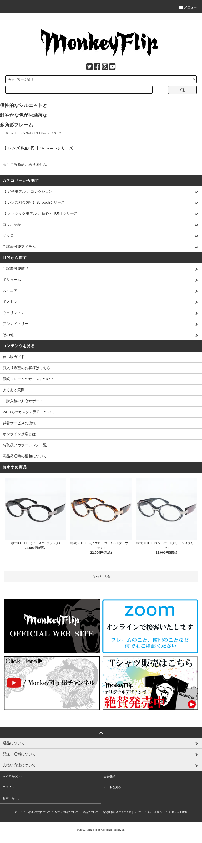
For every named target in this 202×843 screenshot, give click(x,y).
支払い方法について (38, 812)
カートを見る (112, 787)
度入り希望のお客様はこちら (26, 368)
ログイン (8, 787)
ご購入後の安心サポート (23, 401)
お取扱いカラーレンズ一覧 (25, 445)
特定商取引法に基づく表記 (118, 812)
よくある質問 (14, 390)
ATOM (183, 812)
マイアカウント (13, 776)
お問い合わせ (11, 798)
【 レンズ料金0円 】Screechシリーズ (39, 133)
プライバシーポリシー (151, 812)
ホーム (9, 133)
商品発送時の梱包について (25, 456)
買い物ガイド (14, 357)
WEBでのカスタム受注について (29, 412)
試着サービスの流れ (19, 423)
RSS (175, 812)
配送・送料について (66, 812)
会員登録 (109, 776)
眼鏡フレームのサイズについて (28, 379)
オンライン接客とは (19, 434)
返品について (90, 812)
